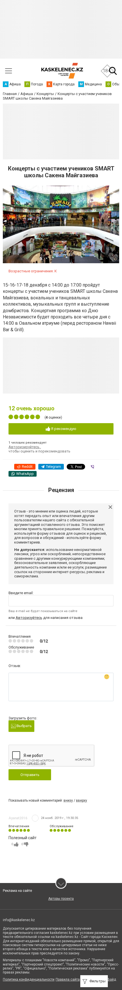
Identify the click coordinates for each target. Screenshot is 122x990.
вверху (81, 800)
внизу (68, 800)
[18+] (62, 71)
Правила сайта (68, 979)
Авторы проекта (61, 899)
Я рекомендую (63, 429)
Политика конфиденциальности (28, 979)
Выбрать (24, 726)
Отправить (29, 775)
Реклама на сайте (17, 891)
